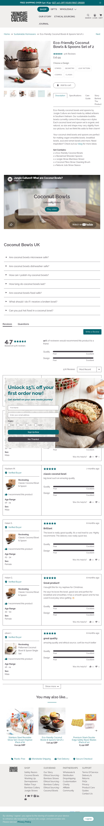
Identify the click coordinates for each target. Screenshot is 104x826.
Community (68, 790)
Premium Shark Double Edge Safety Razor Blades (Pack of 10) (84, 740)
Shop (43, 9)
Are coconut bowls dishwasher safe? (27, 266)
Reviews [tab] (7, 324)
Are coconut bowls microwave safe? (27, 257)
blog (80, 144)
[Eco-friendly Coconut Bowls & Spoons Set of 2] (27, 64)
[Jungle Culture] (19, 16)
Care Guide (88, 97)
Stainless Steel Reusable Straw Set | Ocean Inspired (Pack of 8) (20, 740)
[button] (64, 54)
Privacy (85, 784)
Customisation (69, 781)
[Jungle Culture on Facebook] (25, 796)
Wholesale (66, 9)
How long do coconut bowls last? (25, 284)
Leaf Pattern (84, 68)
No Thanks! (33, 439)
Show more (50, 686)
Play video (52, 209)
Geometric (69, 68)
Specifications (75, 95)
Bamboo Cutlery (32, 787)
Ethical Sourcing (64, 16)
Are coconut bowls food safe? (23, 292)
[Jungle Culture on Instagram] (35, 796)
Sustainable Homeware (25, 34)
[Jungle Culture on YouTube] (28, 796)
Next (98, 34)
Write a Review (92, 332)
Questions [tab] (23, 324)
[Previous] (8, 730)
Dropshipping (69, 778)
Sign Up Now (33, 432)
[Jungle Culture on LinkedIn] (38, 796)
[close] (100, 3)
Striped (58, 68)
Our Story (45, 16)
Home (7, 34)
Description (60, 95)
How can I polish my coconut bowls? (27, 275)
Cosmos (58, 75)
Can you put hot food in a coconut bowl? (29, 310)
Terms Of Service (90, 772)
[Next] (96, 730)
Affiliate (66, 787)
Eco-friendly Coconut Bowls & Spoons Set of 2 (51, 738)
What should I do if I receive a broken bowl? (31, 301)
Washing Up (30, 778)
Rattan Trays (30, 784)
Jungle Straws (31, 790)
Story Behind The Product (98, 99)
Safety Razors (30, 772)
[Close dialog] (101, 380)
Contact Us (87, 793)
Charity (66, 784)
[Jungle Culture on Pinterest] (31, 796)
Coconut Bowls (31, 775)
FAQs (84, 781)
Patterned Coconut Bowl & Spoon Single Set (28, 650)
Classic (69, 75)
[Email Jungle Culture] (25, 800)
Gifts (54, 9)
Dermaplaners (31, 781)
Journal (44, 23)
